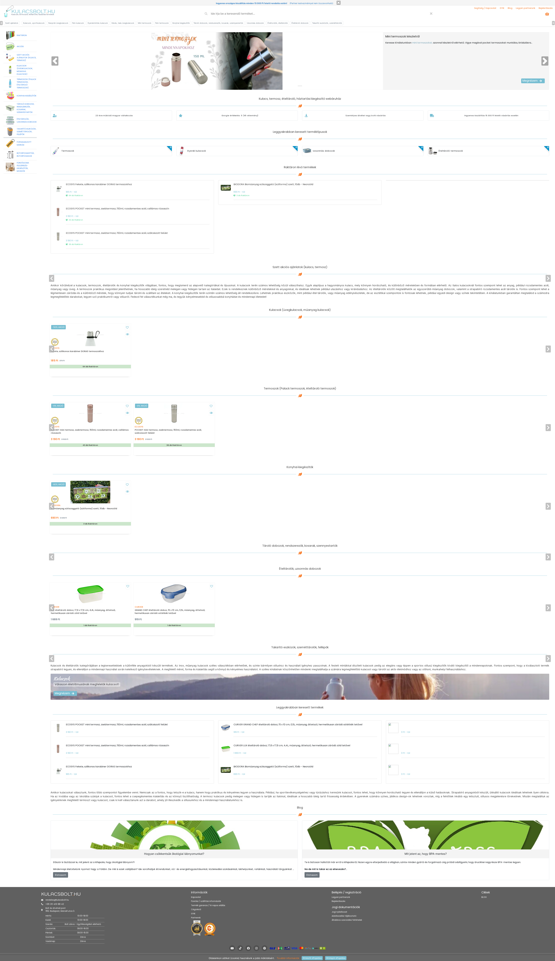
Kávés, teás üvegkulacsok (123, 23)
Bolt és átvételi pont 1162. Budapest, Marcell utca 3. (60, 909)
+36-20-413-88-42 (55, 904)
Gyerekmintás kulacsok (98, 23)
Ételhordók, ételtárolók (278, 23)
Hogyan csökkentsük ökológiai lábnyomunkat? (174, 854)
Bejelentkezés (546, 8)
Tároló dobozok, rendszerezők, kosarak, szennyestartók (218, 23)
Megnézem (530, 81)
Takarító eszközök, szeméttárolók (327, 23)
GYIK (502, 8)
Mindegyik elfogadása (335, 958)
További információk (288, 958)
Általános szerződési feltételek (347, 920)
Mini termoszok (144, 23)
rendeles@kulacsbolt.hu (57, 900)
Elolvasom (60, 874)
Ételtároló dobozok (300, 23)
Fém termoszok (162, 23)
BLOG (484, 897)
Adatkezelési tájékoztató (344, 916)
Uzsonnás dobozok (255, 23)
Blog (510, 8)
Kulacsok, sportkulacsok (34, 23)
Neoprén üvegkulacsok (58, 23)
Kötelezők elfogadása (312, 958)
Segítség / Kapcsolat (485, 8)
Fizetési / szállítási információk (206, 901)
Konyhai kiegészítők (181, 23)
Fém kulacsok (78, 23)
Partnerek (196, 917)
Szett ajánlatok (11, 23)
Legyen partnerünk (525, 8)
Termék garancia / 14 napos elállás (208, 905)
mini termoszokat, (422, 42)
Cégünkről (196, 909)
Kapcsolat (196, 897)
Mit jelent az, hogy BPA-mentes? (426, 854)
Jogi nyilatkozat (339, 912)
